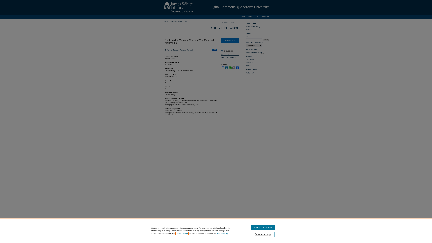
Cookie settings (182, 233)
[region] (216, 230)
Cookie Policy (222, 233)
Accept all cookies (263, 227)
